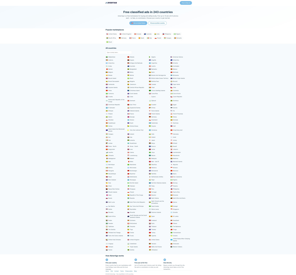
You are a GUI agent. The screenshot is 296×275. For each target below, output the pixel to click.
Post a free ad (186, 3)
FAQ (112, 271)
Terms (122, 271)
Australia (148, 34)
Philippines (168, 34)
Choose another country (157, 23)
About (107, 271)
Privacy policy (129, 271)
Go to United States (139, 23)
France (134, 38)
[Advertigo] (111, 2)
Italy (150, 38)
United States (113, 34)
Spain (142, 38)
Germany (123, 38)
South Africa (112, 38)
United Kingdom (126, 34)
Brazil (110, 42)
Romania (179, 38)
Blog (135, 271)
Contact (116, 271)
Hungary (168, 38)
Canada (139, 34)
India (158, 34)
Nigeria (178, 34)
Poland (159, 38)
